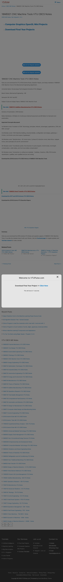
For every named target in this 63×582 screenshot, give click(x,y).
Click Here (44, 286)
